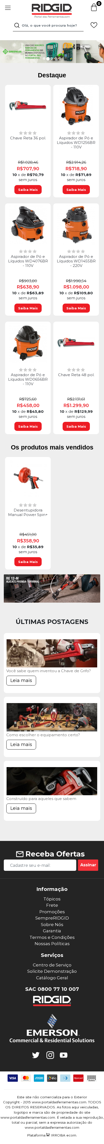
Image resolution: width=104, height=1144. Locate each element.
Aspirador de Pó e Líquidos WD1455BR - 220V (76, 261)
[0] (94, 10)
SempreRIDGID (52, 918)
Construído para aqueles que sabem (41, 798)
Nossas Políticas (52, 943)
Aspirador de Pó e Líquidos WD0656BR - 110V (28, 379)
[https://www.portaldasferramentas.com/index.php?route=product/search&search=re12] (52, 588)
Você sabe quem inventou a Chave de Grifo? (48, 670)
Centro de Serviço (52, 964)
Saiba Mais (28, 190)
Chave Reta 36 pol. (28, 138)
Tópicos (52, 898)
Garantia (52, 930)
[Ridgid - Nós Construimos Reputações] (52, 1001)
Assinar (88, 865)
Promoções (52, 911)
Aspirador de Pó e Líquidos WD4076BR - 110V (28, 261)
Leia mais (21, 680)
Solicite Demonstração (52, 971)
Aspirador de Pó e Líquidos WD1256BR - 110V (76, 142)
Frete (52, 905)
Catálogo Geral (52, 977)
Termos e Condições (52, 937)
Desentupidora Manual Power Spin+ (28, 512)
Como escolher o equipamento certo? (43, 734)
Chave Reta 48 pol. (76, 375)
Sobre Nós (52, 924)
